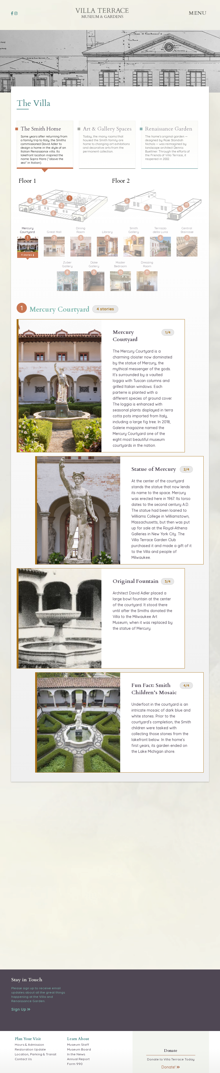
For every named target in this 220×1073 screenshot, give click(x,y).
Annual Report (78, 1059)
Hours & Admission (29, 1045)
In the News (76, 1054)
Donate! (169, 1067)
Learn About (78, 1038)
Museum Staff (78, 1045)
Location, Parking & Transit (35, 1054)
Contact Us (23, 1059)
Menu (198, 13)
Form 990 (75, 1064)
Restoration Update (30, 1049)
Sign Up (19, 1009)
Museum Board (79, 1049)
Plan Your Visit (28, 1038)
